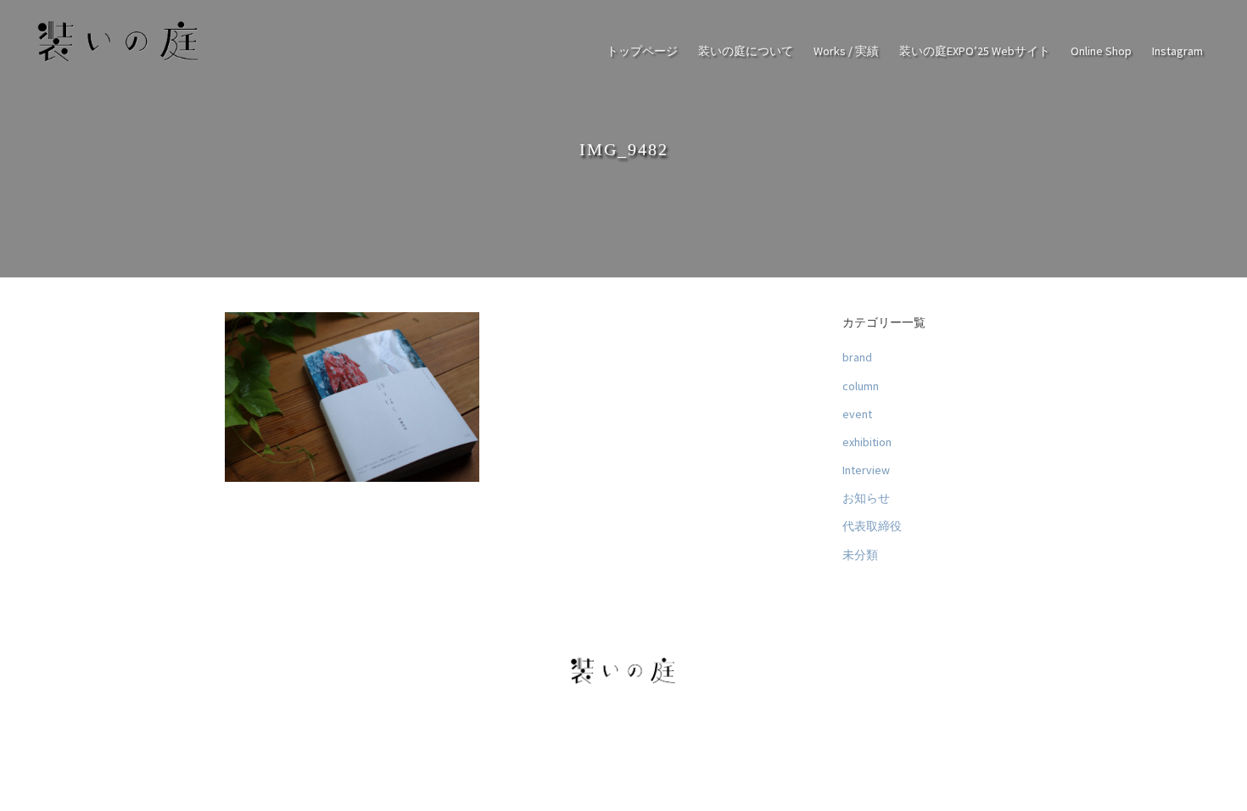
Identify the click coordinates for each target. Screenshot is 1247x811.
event (857, 414)
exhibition (867, 442)
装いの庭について (745, 51)
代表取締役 (872, 526)
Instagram (1177, 51)
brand (857, 357)
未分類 (860, 554)
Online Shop (1101, 51)
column (860, 385)
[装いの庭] (119, 61)
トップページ (642, 51)
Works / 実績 (846, 51)
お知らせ (866, 498)
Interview (866, 470)
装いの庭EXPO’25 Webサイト (974, 51)
